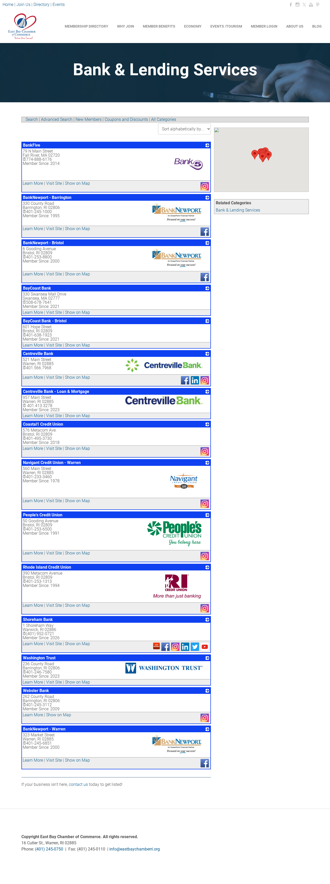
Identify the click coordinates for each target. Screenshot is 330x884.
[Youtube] (311, 4)
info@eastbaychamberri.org (134, 849)
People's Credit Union (42, 514)
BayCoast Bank (37, 288)
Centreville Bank (38, 353)
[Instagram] (297, 4)
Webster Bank (36, 690)
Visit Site (54, 183)
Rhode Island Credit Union (47, 567)
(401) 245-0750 (49, 849)
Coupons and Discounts (126, 119)
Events (59, 4)
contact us (78, 784)
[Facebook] (291, 4)
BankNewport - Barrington (47, 197)
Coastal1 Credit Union (43, 424)
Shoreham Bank (38, 619)
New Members (89, 119)
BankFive (31, 145)
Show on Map (77, 183)
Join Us (23, 4)
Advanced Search (56, 119)
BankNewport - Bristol (43, 242)
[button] (268, 156)
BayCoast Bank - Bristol (45, 320)
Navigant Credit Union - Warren (52, 462)
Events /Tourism (226, 26)
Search (32, 119)
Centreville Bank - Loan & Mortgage (56, 391)
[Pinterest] (318, 4)
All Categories (163, 119)
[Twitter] (304, 4)
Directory (42, 4)
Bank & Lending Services (238, 210)
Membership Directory (86, 26)
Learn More (33, 183)
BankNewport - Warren (44, 729)
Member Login (264, 26)
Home (8, 4)
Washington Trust (39, 657)
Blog (317, 26)
